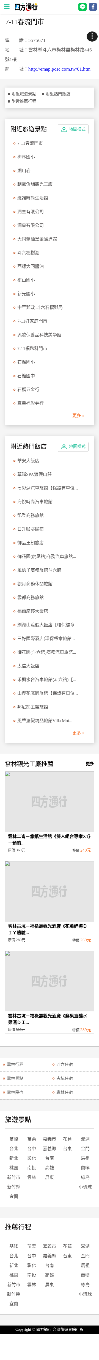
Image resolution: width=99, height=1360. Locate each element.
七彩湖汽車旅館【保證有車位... (47, 488)
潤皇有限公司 (30, 211)
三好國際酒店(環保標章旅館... (46, 638)
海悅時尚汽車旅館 (35, 501)
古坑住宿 (64, 1078)
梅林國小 (26, 157)
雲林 (31, 1177)
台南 (49, 1158)
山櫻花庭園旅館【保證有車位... (47, 693)
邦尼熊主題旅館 (32, 707)
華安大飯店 (28, 460)
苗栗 (31, 1139)
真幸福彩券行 (30, 403)
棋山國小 (26, 280)
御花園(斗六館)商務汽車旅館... (46, 652)
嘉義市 (49, 1139)
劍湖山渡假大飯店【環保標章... (47, 625)
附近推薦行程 (24, 101)
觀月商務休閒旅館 (35, 583)
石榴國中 (26, 376)
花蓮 (67, 1139)
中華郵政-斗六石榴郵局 (40, 307)
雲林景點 (15, 1078)
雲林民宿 (15, 1092)
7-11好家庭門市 (32, 321)
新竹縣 (13, 1187)
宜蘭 (13, 1196)
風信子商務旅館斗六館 (39, 570)
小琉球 (85, 1187)
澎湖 (85, 1139)
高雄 (49, 1167)
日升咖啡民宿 (30, 529)
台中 (31, 1148)
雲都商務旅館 (30, 597)
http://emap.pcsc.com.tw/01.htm (59, 69)
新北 (13, 1158)
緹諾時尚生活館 (32, 198)
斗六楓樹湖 (28, 252)
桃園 (13, 1167)
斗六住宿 (64, 1064)
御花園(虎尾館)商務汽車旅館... (46, 556)
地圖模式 (77, 129)
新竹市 (13, 1177)
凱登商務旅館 (30, 515)
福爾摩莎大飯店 (32, 611)
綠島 (85, 1177)
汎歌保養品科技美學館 (39, 334)
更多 (90, 764)
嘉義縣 (49, 1148)
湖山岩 (24, 170)
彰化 (31, 1158)
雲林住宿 (64, 1092)
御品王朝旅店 (30, 542)
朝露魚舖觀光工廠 (35, 184)
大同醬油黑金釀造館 (37, 239)
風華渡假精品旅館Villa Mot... (44, 720)
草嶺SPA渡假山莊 (34, 474)
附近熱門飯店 (58, 94)
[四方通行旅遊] (26, 9)
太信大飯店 (28, 666)
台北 (13, 1148)
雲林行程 (15, 1064)
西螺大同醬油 (30, 266)
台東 (67, 1148)
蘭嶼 (85, 1167)
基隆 (13, 1139)
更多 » (78, 415)
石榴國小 (26, 362)
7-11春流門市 (30, 143)
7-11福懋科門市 (32, 348)
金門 (85, 1148)
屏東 (49, 1177)
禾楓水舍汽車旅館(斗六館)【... (46, 679)
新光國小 (26, 293)
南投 (31, 1167)
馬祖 (85, 1158)
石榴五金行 (28, 389)
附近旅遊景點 (24, 94)
